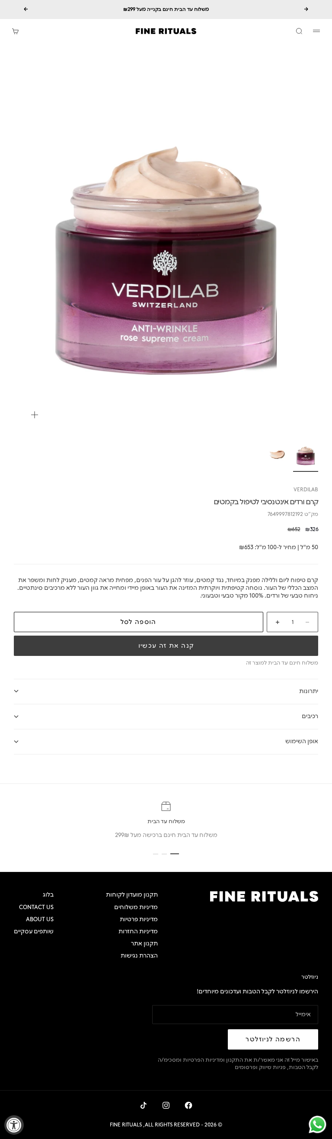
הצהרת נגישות (139, 955)
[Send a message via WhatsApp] (317, 1124)
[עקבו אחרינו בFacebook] (188, 1105)
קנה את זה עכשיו (166, 645)
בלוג (48, 894)
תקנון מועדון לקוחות (132, 894)
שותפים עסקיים (34, 931)
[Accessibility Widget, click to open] (14, 1125)
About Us (40, 919)
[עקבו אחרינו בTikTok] (143, 1105)
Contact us (36, 907)
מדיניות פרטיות (139, 919)
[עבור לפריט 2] (277, 455)
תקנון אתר (144, 943)
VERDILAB (306, 490)
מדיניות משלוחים (136, 907)
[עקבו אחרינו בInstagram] (166, 1105)
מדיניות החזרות (138, 931)
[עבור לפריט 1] (305, 455)
